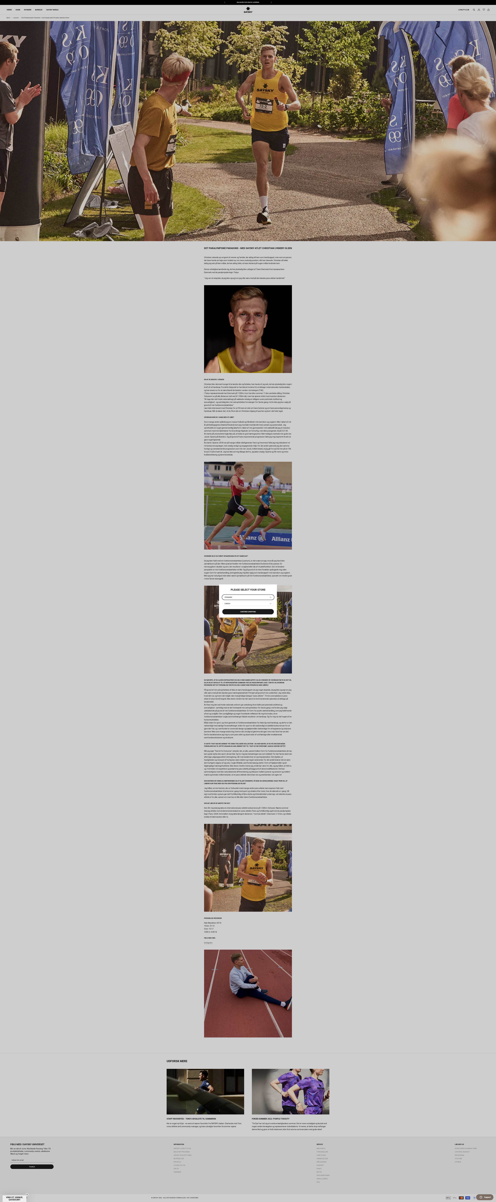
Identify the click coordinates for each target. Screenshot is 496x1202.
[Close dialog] (75, 1162)
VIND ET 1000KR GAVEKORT (53, 1190)
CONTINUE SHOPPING (248, 612)
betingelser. (64, 1197)
